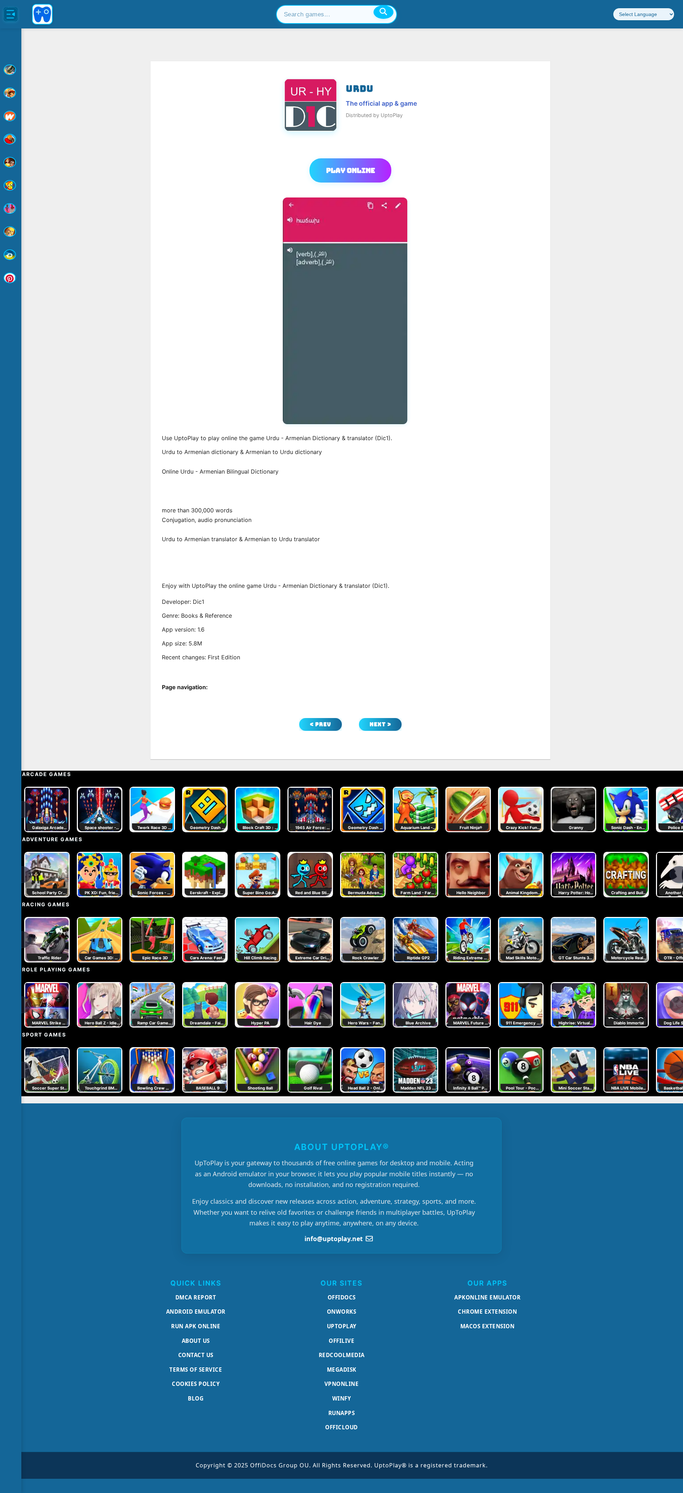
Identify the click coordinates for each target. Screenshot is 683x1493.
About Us (196, 1340)
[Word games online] (10, 254)
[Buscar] (383, 12)
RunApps (341, 1412)
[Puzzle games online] (10, 162)
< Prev (320, 724)
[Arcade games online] (10, 92)
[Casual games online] (10, 139)
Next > (380, 724)
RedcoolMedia (342, 1355)
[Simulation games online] (10, 185)
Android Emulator (196, 1311)
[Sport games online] (10, 208)
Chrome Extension (487, 1311)
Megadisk (341, 1369)
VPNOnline (341, 1383)
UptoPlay (341, 1326)
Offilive (341, 1340)
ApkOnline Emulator (487, 1297)
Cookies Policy (195, 1383)
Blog (195, 1398)
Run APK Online (195, 1326)
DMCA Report (195, 1297)
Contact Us (195, 1355)
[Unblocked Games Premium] (10, 277)
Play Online (350, 170)
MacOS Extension (487, 1326)
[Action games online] (10, 69)
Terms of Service (195, 1369)
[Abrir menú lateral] (11, 14)
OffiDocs (342, 1297)
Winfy (341, 1398)
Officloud (341, 1427)
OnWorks (341, 1311)
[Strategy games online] (10, 231)
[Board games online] (10, 116)
